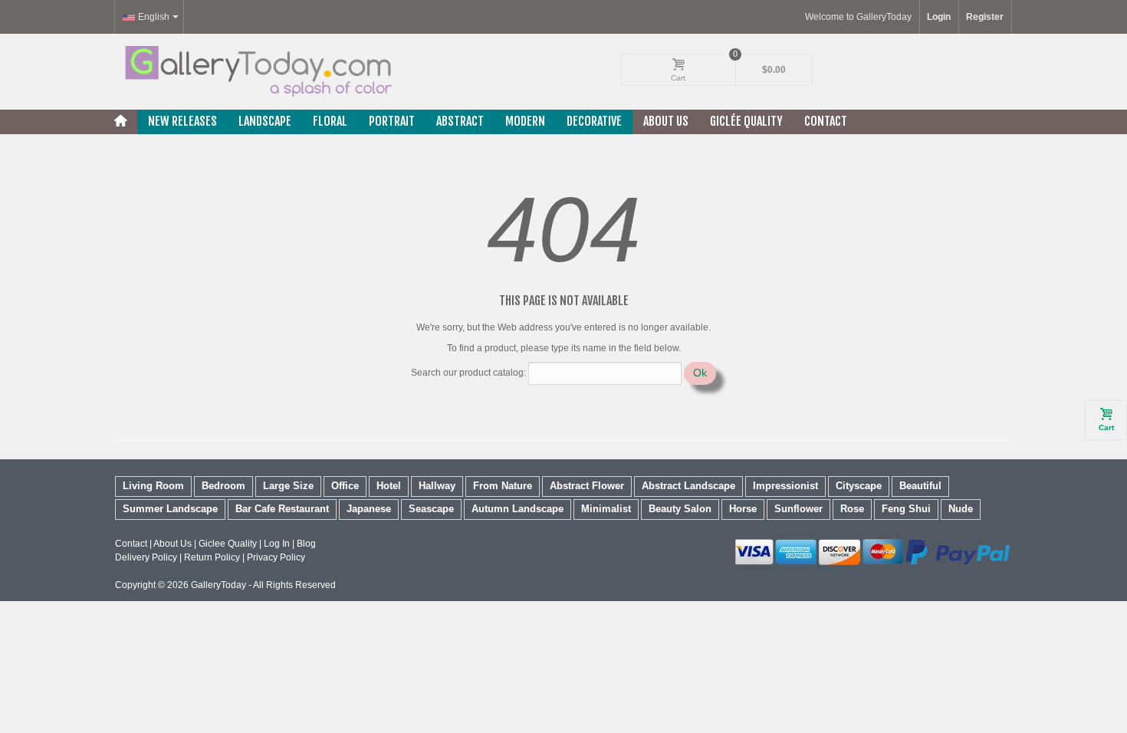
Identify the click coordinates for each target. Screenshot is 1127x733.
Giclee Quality (228, 543)
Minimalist (606, 508)
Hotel (388, 485)
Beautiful (920, 485)
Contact (825, 121)
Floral (330, 121)
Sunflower (798, 508)
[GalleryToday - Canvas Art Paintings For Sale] (257, 71)
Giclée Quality (746, 121)
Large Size (288, 485)
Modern (525, 121)
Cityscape (859, 485)
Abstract (460, 121)
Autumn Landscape (518, 508)
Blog (306, 543)
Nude (960, 508)
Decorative (594, 121)
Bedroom (223, 485)
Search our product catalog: (468, 372)
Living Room (153, 485)
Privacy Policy (276, 557)
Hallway (437, 485)
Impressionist (785, 485)
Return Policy (212, 557)
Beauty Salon (680, 508)
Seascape (431, 508)
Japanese (369, 508)
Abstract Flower (587, 485)
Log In (277, 543)
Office (345, 485)
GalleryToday (218, 585)
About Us (665, 121)
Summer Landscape (170, 508)
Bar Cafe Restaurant (282, 508)
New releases (182, 121)
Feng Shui (906, 508)
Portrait (392, 121)
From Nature (502, 485)
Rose (852, 508)
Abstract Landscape (688, 485)
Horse (743, 508)
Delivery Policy (146, 557)
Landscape (264, 121)
